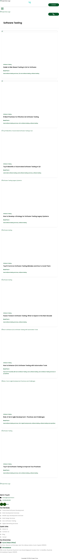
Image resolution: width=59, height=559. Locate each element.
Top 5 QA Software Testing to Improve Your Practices (22, 467)
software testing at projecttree (47, 423)
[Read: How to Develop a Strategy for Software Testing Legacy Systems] (29, 195)
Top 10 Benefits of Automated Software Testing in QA (21, 167)
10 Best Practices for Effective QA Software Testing (21, 117)
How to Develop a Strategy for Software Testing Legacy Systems (26, 216)
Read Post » (6, 70)
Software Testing (7, 64)
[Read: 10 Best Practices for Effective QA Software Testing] (29, 96)
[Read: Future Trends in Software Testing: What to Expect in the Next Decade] (29, 294)
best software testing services (10, 73)
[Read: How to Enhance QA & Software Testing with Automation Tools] (29, 344)
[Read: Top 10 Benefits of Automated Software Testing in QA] (29, 145)
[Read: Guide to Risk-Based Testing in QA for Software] (29, 46)
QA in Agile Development (25, 423)
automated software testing (10, 173)
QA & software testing (24, 123)
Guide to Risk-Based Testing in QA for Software (19, 67)
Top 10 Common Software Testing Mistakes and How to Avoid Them (27, 266)
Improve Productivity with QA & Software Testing (15, 371)
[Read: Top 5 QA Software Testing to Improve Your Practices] (29, 445)
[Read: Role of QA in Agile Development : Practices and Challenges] (29, 396)
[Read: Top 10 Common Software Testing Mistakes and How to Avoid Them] (29, 245)
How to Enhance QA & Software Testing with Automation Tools (25, 365)
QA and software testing (25, 73)
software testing (35, 73)
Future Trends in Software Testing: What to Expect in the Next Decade (27, 316)
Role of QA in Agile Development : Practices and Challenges (24, 417)
